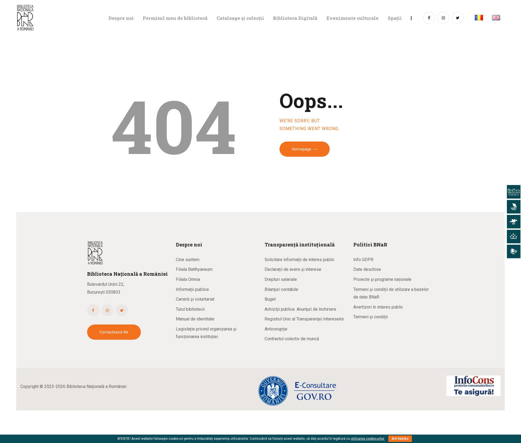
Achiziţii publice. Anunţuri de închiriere (300, 309)
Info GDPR (363, 259)
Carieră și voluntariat (195, 299)
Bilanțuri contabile (281, 289)
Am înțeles (400, 439)
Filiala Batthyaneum (194, 269)
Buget (270, 299)
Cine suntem (187, 259)
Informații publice (192, 289)
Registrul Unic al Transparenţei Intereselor (304, 319)
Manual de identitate (195, 319)
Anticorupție (276, 329)
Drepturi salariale (281, 279)
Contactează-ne (114, 332)
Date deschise (367, 269)
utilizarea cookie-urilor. (368, 439)
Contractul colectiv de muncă (292, 338)
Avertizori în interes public (378, 307)
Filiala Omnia (188, 279)
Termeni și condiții (370, 316)
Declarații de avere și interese (293, 269)
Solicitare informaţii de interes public (299, 259)
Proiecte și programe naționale (382, 279)
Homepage (301, 149)
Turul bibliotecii (190, 309)
